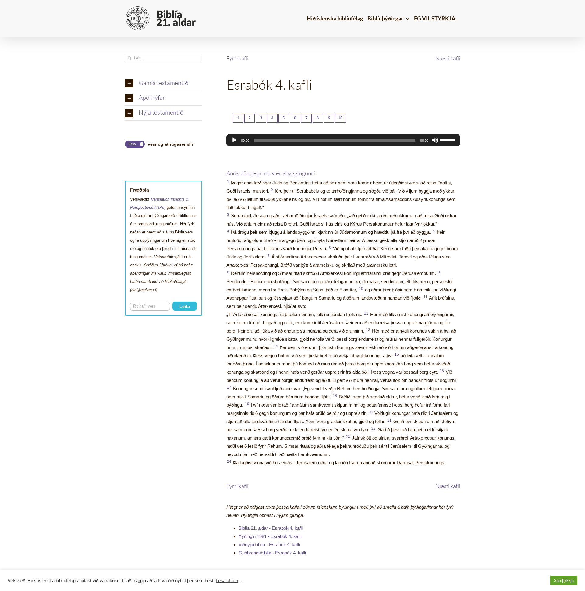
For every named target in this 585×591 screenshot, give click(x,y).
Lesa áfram (227, 580)
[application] (343, 140)
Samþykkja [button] (564, 580)
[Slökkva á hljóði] (435, 140)
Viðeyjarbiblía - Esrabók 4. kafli (269, 544)
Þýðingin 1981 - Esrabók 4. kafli (270, 536)
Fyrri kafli (237, 58)
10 (340, 118)
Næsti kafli (447, 58)
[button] (163, 83)
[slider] (448, 139)
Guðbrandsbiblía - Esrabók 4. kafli (272, 552)
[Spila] (234, 140)
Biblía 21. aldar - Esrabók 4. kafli (271, 528)
